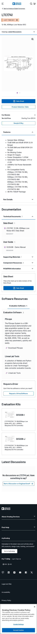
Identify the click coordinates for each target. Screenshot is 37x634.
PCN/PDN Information (12, 269)
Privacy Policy (6, 600)
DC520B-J (20, 439)
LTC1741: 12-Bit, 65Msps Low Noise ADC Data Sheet (18, 229)
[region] (18, 619)
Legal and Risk (7, 584)
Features (6, 132)
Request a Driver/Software (18, 393)
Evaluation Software (17, 306)
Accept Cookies (18, 630)
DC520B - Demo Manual (16, 247)
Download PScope (15, 348)
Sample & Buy (18, 123)
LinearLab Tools (14, 373)
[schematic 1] (18, 64)
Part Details (8, 199)
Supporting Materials (12, 257)
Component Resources (13, 263)
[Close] (34, 607)
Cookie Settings (18, 624)
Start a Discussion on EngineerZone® (17, 483)
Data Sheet (20, 101)
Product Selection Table (20, 107)
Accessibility (6, 592)
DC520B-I (20, 415)
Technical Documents (13, 216)
